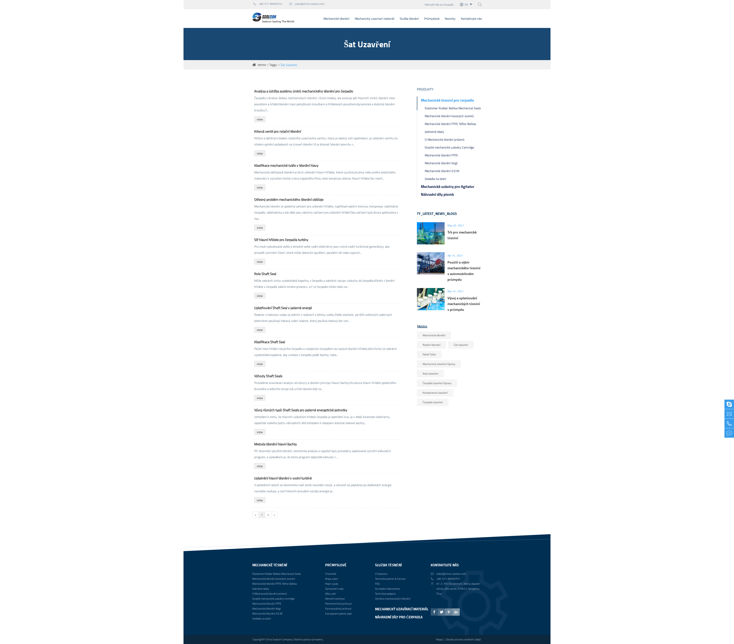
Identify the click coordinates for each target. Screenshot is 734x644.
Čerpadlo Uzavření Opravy (437, 383)
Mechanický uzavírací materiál (374, 18)
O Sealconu (381, 574)
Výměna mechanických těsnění (392, 599)
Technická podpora (385, 594)
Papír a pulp (331, 584)
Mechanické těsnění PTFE (441, 155)
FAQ (377, 584)
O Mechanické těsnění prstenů (444, 139)
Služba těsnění (409, 18)
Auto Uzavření (430, 373)
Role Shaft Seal (265, 274)
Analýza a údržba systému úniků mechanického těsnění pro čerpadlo (303, 91)
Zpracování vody (334, 589)
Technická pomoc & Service (390, 579)
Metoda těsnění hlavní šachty (275, 444)
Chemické (330, 574)
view (260, 119)
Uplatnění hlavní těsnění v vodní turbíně (283, 478)
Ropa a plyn (331, 579)
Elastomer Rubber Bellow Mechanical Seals (453, 108)
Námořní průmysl (335, 599)
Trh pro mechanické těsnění (462, 235)
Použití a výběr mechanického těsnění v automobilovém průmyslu (463, 271)
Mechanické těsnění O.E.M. (442, 171)
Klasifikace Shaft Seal (269, 342)
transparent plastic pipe (338, 613)
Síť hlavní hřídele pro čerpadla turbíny (281, 240)
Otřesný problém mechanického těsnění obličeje (288, 199)
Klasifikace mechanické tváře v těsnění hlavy (286, 165)
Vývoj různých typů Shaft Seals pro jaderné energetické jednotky (300, 410)
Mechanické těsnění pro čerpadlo (447, 100)
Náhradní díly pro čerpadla (439, 4)
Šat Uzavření (289, 65)
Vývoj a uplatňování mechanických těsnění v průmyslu (463, 303)
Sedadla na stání (435, 178)
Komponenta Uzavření (435, 393)
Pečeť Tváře (429, 354)
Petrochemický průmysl (338, 604)
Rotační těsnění (431, 345)
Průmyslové (431, 18)
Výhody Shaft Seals (268, 376)
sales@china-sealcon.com (307, 4)
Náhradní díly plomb (437, 194)
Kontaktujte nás (471, 18)
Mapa (439, 639)
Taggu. (273, 64)
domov (262, 64)
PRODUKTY (425, 89)
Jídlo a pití (330, 594)
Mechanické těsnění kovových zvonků (449, 116)
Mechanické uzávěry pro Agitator (447, 186)
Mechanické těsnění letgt (441, 163)
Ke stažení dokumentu (387, 589)
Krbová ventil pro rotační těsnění (277, 131)
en (466, 4)
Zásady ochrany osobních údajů (463, 639)
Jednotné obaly (434, 131)
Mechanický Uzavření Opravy (439, 364)
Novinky (450, 18)
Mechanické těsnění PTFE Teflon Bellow (450, 124)
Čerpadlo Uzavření (433, 402)
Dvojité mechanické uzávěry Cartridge (449, 147)
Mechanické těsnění (336, 18)
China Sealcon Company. (280, 639)
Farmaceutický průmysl (338, 608)
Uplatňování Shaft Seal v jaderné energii (283, 308)
